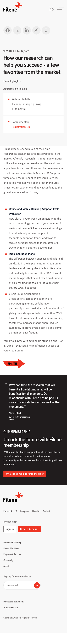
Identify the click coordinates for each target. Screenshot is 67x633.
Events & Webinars (11, 548)
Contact (46, 511)
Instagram (24, 511)
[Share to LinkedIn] (27, 30)
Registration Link (21, 127)
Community (8, 560)
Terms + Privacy (10, 607)
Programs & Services (12, 554)
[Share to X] (17, 30)
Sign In (10, 529)
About (6, 566)
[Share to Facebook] (7, 30)
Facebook (7, 511)
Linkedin (35, 511)
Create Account (29, 529)
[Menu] (61, 8)
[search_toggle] (51, 8)
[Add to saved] (46, 30)
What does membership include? (25, 474)
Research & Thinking (12, 542)
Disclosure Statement (13, 601)
